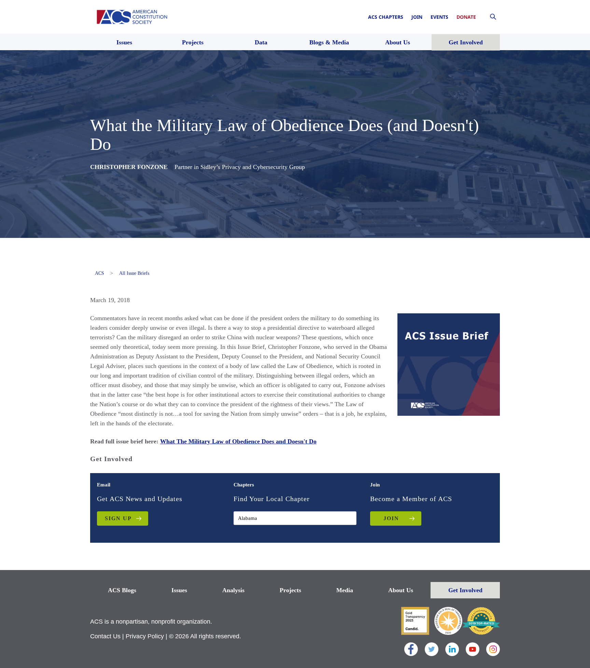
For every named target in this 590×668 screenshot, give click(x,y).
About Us (400, 590)
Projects (290, 590)
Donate (466, 17)
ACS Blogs (122, 590)
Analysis (233, 590)
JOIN (391, 518)
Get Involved (465, 590)
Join (416, 17)
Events (439, 17)
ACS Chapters (385, 17)
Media (344, 590)
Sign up (118, 518)
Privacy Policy (145, 636)
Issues (179, 590)
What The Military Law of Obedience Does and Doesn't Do (238, 441)
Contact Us (105, 636)
